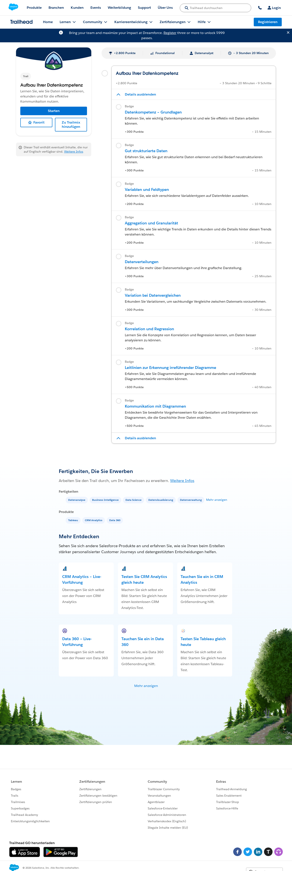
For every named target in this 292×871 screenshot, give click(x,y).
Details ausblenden (140, 94)
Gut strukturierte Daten (146, 150)
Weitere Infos (73, 151)
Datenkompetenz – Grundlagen (153, 112)
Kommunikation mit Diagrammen (155, 406)
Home (48, 22)
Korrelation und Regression (149, 328)
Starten (54, 111)
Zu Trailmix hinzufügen (71, 124)
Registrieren (267, 22)
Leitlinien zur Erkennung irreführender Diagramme (170, 367)
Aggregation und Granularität (151, 223)
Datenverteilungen (141, 261)
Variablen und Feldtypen (147, 189)
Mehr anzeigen (216, 500)
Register (170, 33)
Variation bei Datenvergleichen (153, 295)
